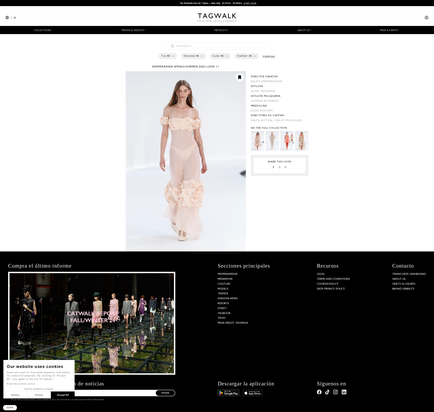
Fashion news (228, 298)
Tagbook (224, 313)
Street (222, 308)
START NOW (250, 3)
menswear (225, 279)
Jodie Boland (262, 110)
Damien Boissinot (265, 101)
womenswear (228, 274)
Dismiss (15, 395)
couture (224, 284)
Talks (221, 318)
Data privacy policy (331, 289)
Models (223, 289)
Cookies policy (327, 284)
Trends (223, 293)
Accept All (63, 395)
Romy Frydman (263, 91)
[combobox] (167, 56)
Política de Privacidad (95, 400)
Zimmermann (163, 66)
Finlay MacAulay (288, 120)
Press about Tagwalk (233, 323)
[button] (10, 407)
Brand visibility (403, 289)
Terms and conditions (333, 279)
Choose (39, 395)
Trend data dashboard (409, 274)
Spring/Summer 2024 (190, 66)
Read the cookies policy (21, 384)
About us (398, 279)
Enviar (165, 393)
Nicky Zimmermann (266, 81)
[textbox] (167, 56)
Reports (223, 303)
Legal (321, 274)
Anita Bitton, (262, 120)
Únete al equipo (403, 284)
